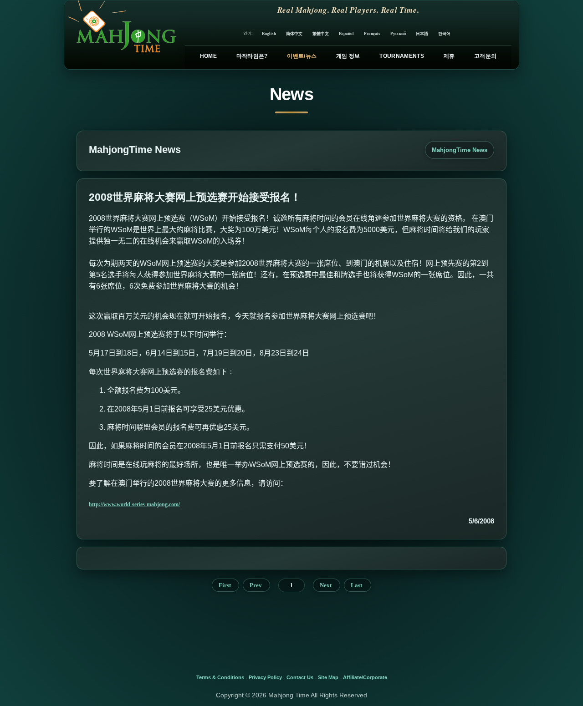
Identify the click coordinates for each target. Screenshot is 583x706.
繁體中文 (320, 33)
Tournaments (401, 56)
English (269, 33)
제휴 (449, 56)
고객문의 (485, 56)
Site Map (328, 677)
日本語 (422, 33)
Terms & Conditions (220, 677)
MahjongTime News (459, 150)
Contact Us (299, 677)
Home (208, 56)
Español (346, 33)
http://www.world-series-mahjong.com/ (134, 504)
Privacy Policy (265, 677)
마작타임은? (252, 56)
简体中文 (294, 33)
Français (372, 33)
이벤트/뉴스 (302, 56)
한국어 (444, 33)
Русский (398, 33)
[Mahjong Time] (121, 34)
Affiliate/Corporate (365, 677)
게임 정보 (348, 56)
